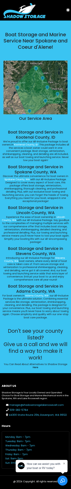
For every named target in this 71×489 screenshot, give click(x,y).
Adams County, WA (36, 295)
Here (35, 367)
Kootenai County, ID (26, 144)
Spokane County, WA (17, 179)
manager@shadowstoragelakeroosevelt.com (36, 405)
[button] (68, 10)
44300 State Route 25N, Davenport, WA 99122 (38, 415)
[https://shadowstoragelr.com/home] (24, 10)
